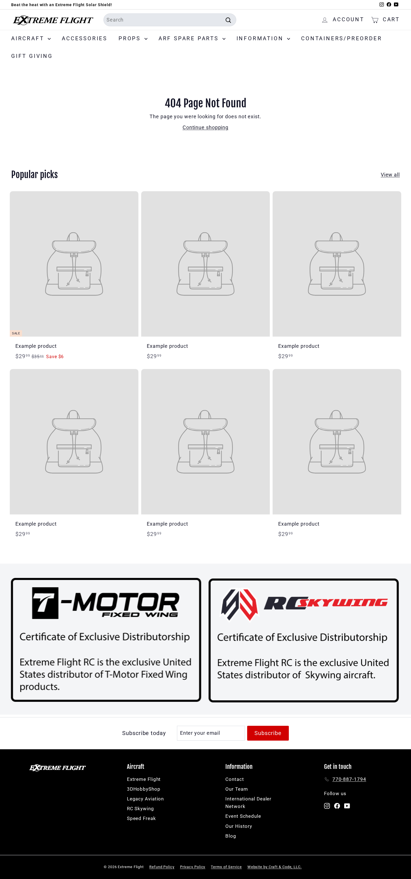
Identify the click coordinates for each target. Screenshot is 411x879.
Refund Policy (161, 867)
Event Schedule (243, 816)
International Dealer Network (248, 802)
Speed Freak (141, 818)
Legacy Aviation (145, 799)
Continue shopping (205, 127)
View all (390, 175)
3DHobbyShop (143, 789)
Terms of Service (226, 867)
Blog (230, 836)
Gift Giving (32, 56)
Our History (238, 826)
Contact (234, 779)
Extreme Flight (144, 779)
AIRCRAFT (28, 38)
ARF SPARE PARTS (190, 38)
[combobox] (169, 20)
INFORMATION (261, 38)
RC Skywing (140, 808)
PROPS (131, 38)
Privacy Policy (193, 867)
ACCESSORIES (84, 38)
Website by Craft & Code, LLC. (274, 867)
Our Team (236, 789)
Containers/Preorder (341, 38)
